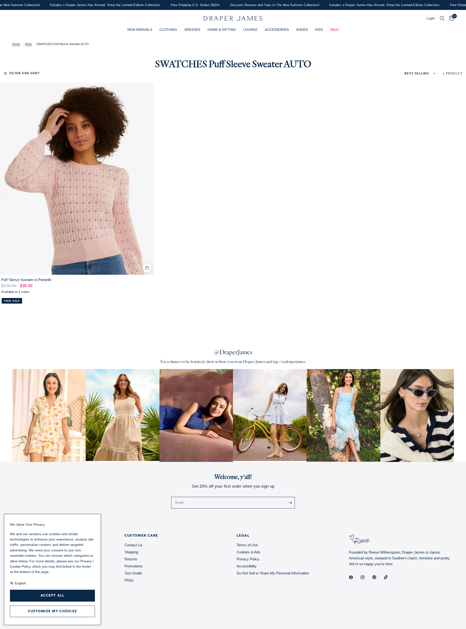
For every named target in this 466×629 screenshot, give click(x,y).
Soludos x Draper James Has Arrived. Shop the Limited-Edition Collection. (93, 5)
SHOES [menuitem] (302, 30)
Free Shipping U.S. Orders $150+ (183, 5)
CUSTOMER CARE (141, 535)
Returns (131, 559)
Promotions (134, 566)
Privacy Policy (248, 559)
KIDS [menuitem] (319, 30)
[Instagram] (366, 577)
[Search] (442, 18)
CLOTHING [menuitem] (168, 30)
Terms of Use (247, 545)
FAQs (129, 580)
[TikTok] (389, 577)
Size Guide (133, 573)
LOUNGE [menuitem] (250, 30)
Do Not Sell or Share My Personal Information (273, 573)
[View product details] (77, 179)
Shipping (131, 552)
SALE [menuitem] (334, 30)
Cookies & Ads (248, 552)
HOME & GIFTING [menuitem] (222, 30)
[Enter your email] (290, 502)
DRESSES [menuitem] (192, 30)
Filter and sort (24, 73)
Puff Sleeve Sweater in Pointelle (26, 280)
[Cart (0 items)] (450, 18)
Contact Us (133, 545)
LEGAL (243, 535)
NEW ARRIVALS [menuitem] (139, 30)
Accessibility (247, 566)
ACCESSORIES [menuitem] (277, 30)
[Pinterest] (377, 577)
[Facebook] (354, 577)
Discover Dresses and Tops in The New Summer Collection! (262, 5)
